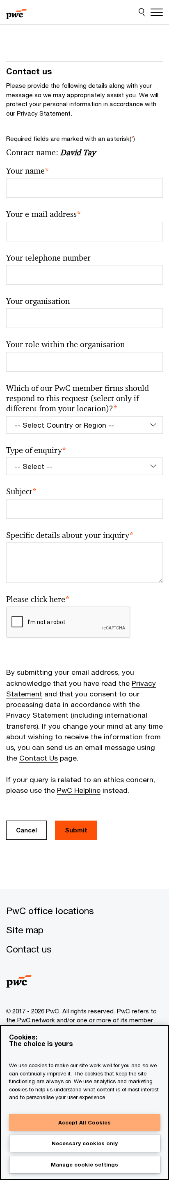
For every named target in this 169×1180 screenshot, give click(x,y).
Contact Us (38, 758)
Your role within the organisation (65, 344)
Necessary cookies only (85, 1143)
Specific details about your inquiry (70, 535)
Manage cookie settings (84, 1164)
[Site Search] (142, 12)
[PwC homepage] (16, 12)
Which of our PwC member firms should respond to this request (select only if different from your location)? (77, 398)
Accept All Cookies (84, 1122)
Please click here (38, 599)
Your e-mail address (43, 214)
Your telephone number (48, 258)
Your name (27, 171)
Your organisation (38, 301)
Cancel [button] (26, 830)
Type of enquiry (36, 450)
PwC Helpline (78, 790)
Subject (21, 491)
